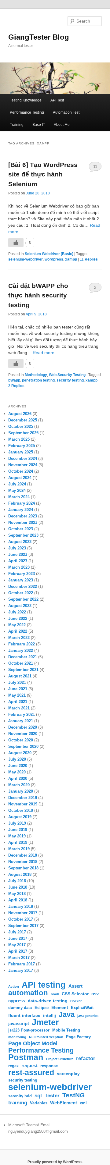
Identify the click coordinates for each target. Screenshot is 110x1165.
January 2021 (20, 721)
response (49, 1066)
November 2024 (22, 465)
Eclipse (42, 1008)
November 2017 (22, 913)
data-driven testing (48, 1000)
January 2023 (20, 580)
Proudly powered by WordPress (55, 1162)
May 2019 (17, 836)
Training (17, 125)
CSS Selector (75, 993)
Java (67, 1014)
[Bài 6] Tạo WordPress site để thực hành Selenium (43, 174)
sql (38, 1095)
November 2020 (22, 733)
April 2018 (17, 900)
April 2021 (17, 701)
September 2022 (23, 599)
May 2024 (17, 490)
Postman (25, 1057)
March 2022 (19, 637)
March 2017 (19, 957)
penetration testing (38, 380)
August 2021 (19, 676)
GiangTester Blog (38, 37)
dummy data (20, 1008)
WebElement (63, 1102)
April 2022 (17, 631)
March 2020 (19, 785)
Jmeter (45, 1022)
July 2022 (17, 612)
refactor (85, 1058)
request (29, 1065)
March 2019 (19, 849)
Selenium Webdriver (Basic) (49, 254)
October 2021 (20, 663)
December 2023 (22, 516)
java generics (87, 1016)
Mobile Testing (66, 1030)
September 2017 (23, 925)
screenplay (68, 1073)
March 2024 (19, 497)
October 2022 (20, 593)
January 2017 (20, 970)
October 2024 (20, 471)
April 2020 (17, 778)
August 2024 (19, 477)
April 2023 (17, 561)
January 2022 (20, 650)
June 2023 (17, 554)
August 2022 (19, 605)
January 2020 (20, 791)
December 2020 (22, 727)
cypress (16, 1000)
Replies (89, 259)
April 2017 (17, 951)
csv (95, 993)
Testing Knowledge (26, 100)
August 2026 (19, 413)
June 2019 (17, 829)
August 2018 (19, 874)
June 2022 (17, 618)
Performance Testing (27, 112)
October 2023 (20, 529)
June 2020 (17, 765)
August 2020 (19, 753)
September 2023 (23, 535)
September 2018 (23, 868)
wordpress (54, 259)
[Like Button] (16, 242)
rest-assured (31, 1072)
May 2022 (17, 625)
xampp (71, 259)
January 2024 (20, 509)
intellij (49, 1015)
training (17, 1102)
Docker (76, 1001)
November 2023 (22, 522)
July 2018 (17, 881)
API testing (44, 985)
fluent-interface (24, 1015)
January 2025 (20, 452)
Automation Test (66, 112)
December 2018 (22, 855)
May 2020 (17, 772)
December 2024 (22, 458)
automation (28, 993)
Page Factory (78, 1037)
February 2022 (21, 644)
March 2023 (19, 567)
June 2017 (17, 938)
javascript (18, 1023)
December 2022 (22, 586)
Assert (75, 986)
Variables (38, 1103)
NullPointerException (46, 1037)
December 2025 (22, 420)
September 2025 (23, 433)
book (55, 994)
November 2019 (22, 804)
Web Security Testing (67, 375)
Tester (52, 1096)
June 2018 (17, 887)
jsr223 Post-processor (29, 1030)
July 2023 (17, 548)
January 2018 (20, 906)
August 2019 (19, 817)
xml (83, 1103)
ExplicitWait (82, 1008)
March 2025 (19, 439)
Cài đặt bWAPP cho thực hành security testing (38, 295)
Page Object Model (32, 1043)
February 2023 (21, 573)
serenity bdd (20, 1096)
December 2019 (22, 797)
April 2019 (17, 842)
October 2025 (20, 426)
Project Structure (59, 1059)
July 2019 (17, 823)
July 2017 (17, 932)
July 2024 (17, 484)
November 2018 (22, 861)
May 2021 (17, 695)
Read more (43, 352)
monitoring (17, 1037)
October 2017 (20, 919)
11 (95, 166)
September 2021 (23, 669)
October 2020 (20, 740)
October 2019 (20, 810)
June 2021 (17, 689)
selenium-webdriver (25, 259)
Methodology (36, 375)
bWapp (14, 380)
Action (13, 986)
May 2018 (17, 893)
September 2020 (23, 746)
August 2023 (19, 541)
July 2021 (17, 682)
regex (13, 1066)
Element (59, 1007)
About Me (62, 125)
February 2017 (21, 964)
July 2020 (17, 759)
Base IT (38, 125)
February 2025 (21, 445)
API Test (57, 100)
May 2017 (17, 945)
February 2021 (21, 714)
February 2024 (21, 503)
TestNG (73, 1095)
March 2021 (19, 708)
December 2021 (22, 657)
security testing (70, 380)
